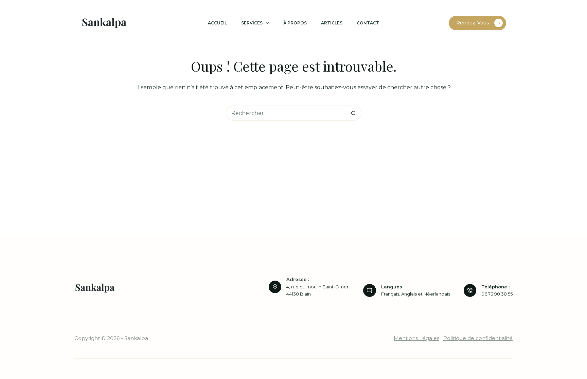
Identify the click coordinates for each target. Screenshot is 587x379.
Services (252, 22)
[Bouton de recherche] (353, 113)
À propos (295, 22)
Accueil (217, 22)
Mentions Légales (416, 338)
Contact (368, 22)
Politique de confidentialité (478, 338)
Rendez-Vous (472, 23)
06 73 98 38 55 (497, 294)
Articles (331, 22)
